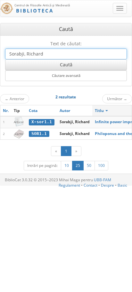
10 (66, 165)
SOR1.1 (39, 133)
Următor (117, 98)
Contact (90, 185)
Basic (122, 185)
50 (89, 165)
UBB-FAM (102, 180)
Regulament (69, 185)
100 (101, 165)
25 (78, 165)
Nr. (6, 110)
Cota (33, 110)
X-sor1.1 (41, 121)
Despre (107, 185)
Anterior (14, 98)
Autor (65, 110)
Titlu (100, 110)
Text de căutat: (66, 44)
